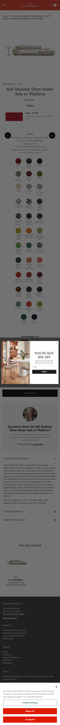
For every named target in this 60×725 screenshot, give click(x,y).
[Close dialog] (56, 343)
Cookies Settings (30, 702)
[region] (30, 704)
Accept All (30, 719)
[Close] (56, 687)
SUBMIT (44, 372)
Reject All (30, 711)
